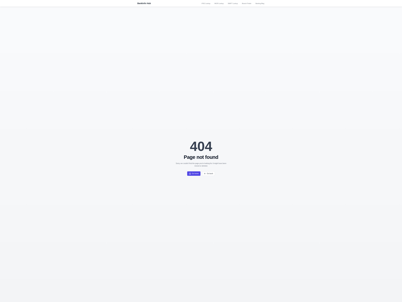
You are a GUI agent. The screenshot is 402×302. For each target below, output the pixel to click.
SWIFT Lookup (233, 3)
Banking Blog (260, 3)
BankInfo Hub (144, 3)
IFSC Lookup (206, 3)
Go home (195, 173)
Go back (210, 173)
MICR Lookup (219, 3)
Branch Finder (246, 3)
